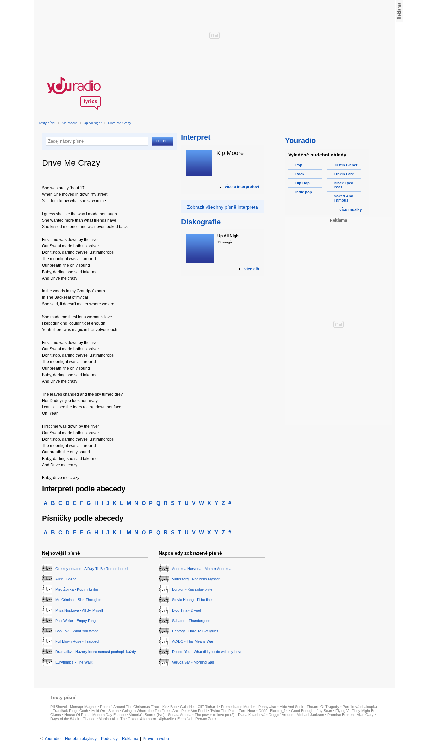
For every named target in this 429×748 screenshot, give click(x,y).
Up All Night (93, 123)
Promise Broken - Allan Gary (350, 715)
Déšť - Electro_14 (273, 711)
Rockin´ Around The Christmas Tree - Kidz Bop (138, 707)
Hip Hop (302, 183)
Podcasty (109, 738)
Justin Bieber (345, 165)
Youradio (52, 738)
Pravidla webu (156, 738)
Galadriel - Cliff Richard (199, 707)
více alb (251, 269)
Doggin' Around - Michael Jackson (296, 715)
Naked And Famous (343, 198)
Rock (299, 174)
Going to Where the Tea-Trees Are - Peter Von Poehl (164, 711)
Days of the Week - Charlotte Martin (79, 719)
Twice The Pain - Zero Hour (232, 711)
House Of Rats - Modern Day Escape (95, 715)
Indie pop (303, 192)
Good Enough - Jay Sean (311, 711)
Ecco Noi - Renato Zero (196, 719)
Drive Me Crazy (119, 123)
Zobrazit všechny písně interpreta (222, 207)
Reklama (130, 738)
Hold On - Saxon (105, 711)
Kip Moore (69, 123)
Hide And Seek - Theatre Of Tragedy (309, 707)
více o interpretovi (242, 186)
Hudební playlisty (81, 738)
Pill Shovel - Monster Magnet (73, 707)
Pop (298, 165)
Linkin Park (344, 174)
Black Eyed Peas (343, 185)
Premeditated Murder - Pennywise (248, 707)
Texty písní (47, 123)
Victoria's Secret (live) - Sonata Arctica (160, 715)
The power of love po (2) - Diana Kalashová (230, 715)
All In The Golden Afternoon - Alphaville (143, 719)
